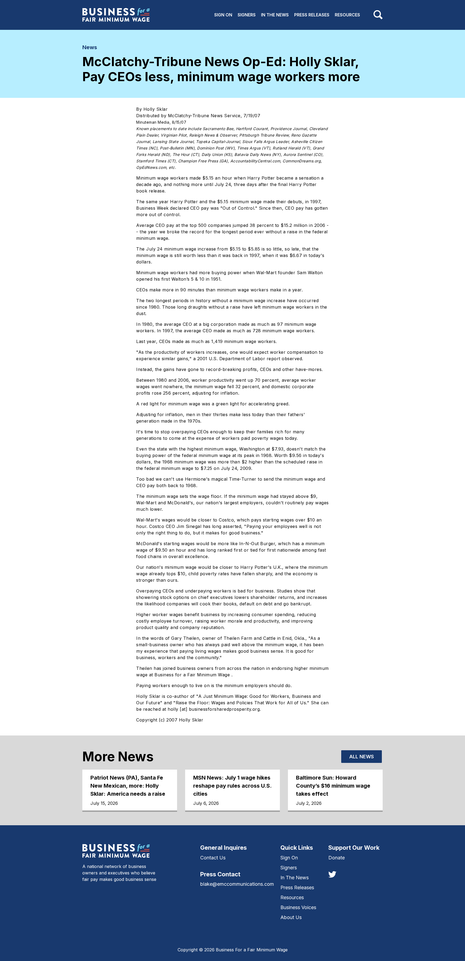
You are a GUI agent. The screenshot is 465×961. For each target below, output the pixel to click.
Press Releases (311, 14)
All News (361, 756)
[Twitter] (332, 874)
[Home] (116, 15)
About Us (291, 917)
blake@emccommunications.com (237, 884)
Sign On (223, 14)
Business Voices (298, 907)
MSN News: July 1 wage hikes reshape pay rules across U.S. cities (232, 785)
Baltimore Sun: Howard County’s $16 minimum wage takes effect (333, 785)
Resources (347, 14)
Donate (336, 857)
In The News (275, 14)
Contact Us (213, 857)
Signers (247, 14)
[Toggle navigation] (378, 14)
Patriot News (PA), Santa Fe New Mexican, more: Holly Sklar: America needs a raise (127, 785)
